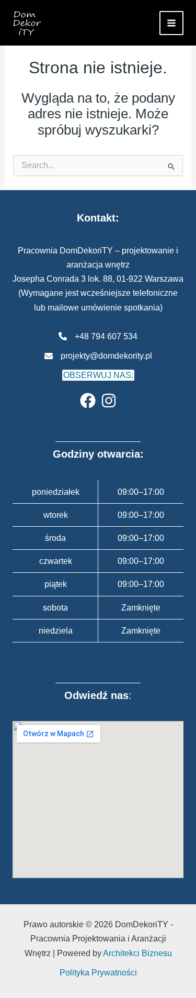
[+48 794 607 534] (98, 336)
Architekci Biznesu (137, 953)
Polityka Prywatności (98, 972)
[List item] (88, 400)
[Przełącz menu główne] (171, 23)
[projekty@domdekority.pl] (98, 356)
